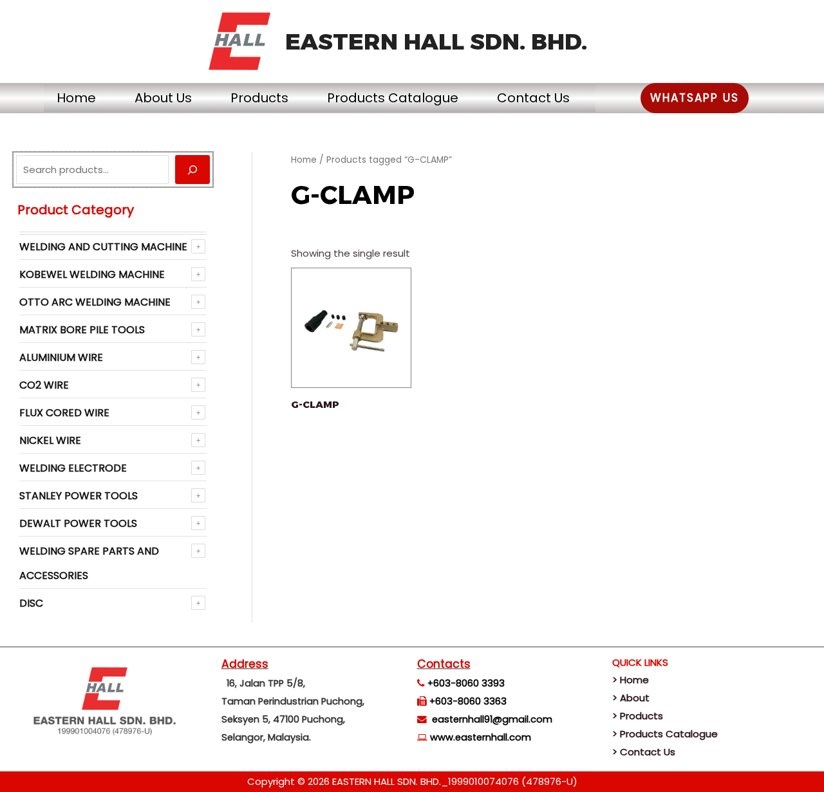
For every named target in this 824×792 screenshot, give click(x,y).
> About (631, 698)
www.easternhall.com (480, 737)
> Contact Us (643, 752)
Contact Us (533, 98)
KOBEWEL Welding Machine (92, 274)
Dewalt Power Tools (78, 523)
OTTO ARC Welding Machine (95, 302)
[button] (694, 98)
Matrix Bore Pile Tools (82, 329)
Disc (31, 603)
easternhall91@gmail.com (492, 719)
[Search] (192, 169)
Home (76, 98)
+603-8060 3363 (468, 701)
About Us (163, 98)
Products (259, 98)
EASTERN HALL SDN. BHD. (436, 41)
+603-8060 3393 (466, 683)
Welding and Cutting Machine (103, 246)
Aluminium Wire (61, 357)
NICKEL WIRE (50, 440)
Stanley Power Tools (78, 495)
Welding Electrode (73, 468)
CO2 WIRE (44, 385)
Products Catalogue (392, 98)
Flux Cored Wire (64, 412)
